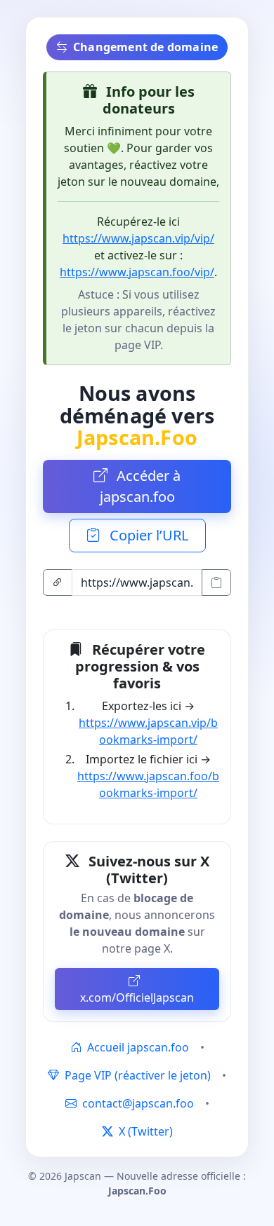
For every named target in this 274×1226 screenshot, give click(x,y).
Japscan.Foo (137, 437)
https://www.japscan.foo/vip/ (137, 272)
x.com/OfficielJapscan (137, 997)
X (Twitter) (144, 1131)
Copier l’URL (147, 535)
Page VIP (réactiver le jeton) (136, 1075)
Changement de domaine (145, 47)
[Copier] (216, 582)
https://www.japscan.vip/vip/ (138, 238)
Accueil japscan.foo (136, 1047)
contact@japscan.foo (138, 1103)
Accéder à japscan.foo (140, 486)
